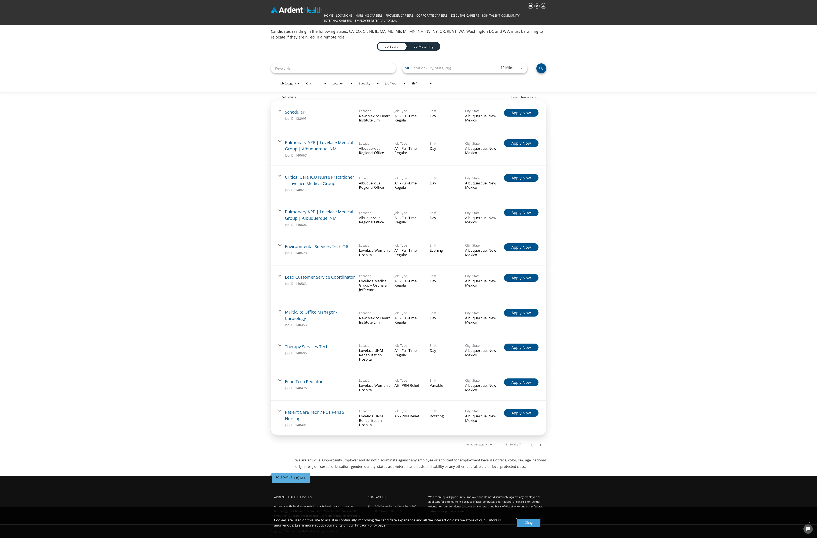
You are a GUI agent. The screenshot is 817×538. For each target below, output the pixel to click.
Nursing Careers (369, 15)
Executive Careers (464, 15)
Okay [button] (529, 522)
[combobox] (333, 68)
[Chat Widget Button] (808, 529)
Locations (344, 15)
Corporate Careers (431, 15)
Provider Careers (399, 15)
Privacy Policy (366, 525)
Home (328, 15)
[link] (408, 115)
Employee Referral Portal (376, 21)
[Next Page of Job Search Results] (540, 444)
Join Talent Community (501, 15)
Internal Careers (338, 21)
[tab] (392, 46)
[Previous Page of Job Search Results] (532, 444)
